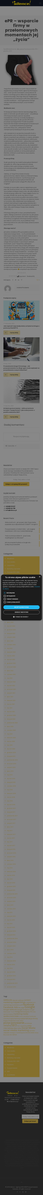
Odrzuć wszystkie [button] (21, 612)
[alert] (21, 597)
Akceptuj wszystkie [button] (21, 607)
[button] (21, 617)
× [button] (39, 577)
